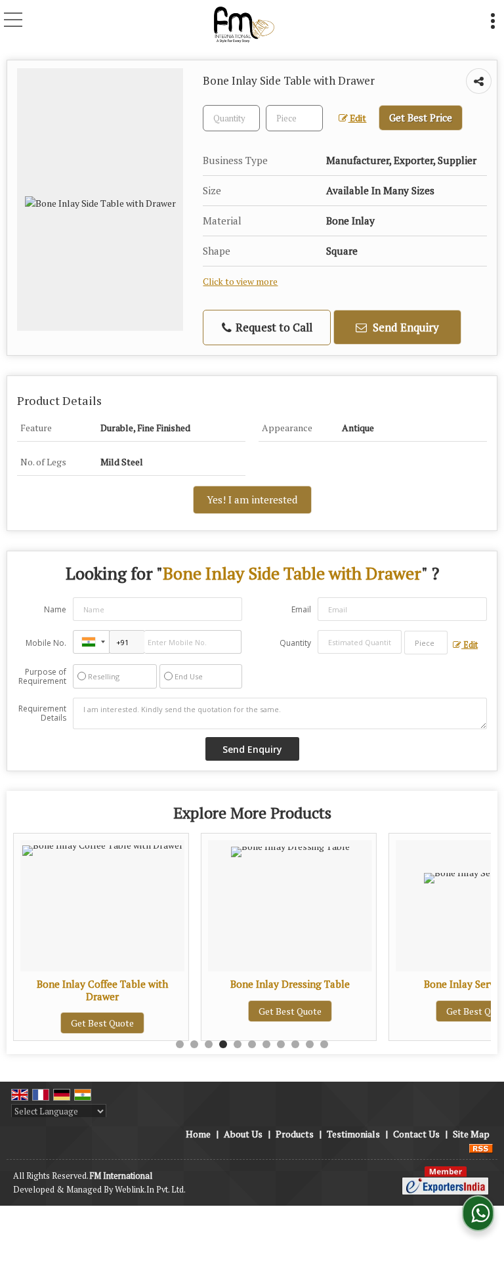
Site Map (471, 1134)
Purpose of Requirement (42, 677)
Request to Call (272, 327)
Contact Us (416, 1134)
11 (324, 1044)
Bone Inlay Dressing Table (290, 983)
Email (301, 609)
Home (198, 1134)
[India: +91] (91, 642)
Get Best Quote (102, 1023)
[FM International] (244, 23)
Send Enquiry (404, 327)
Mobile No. (46, 642)
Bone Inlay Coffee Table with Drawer (102, 989)
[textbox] (294, 118)
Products (295, 1134)
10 (310, 1044)
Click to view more (240, 281)
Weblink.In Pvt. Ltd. (150, 1189)
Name (55, 609)
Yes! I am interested (252, 499)
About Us (243, 1134)
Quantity (295, 642)
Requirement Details (42, 713)
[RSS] (481, 1147)
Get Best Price (420, 117)
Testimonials (353, 1134)
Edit (357, 118)
